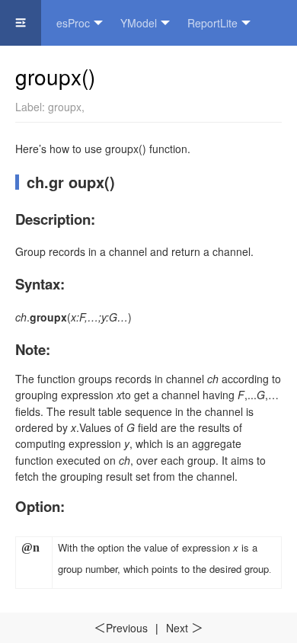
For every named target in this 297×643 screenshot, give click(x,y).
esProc (73, 22)
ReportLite (212, 22)
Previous (121, 627)
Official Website (138, 68)
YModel (138, 22)
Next (184, 627)
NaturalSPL (42, 68)
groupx (64, 106)
